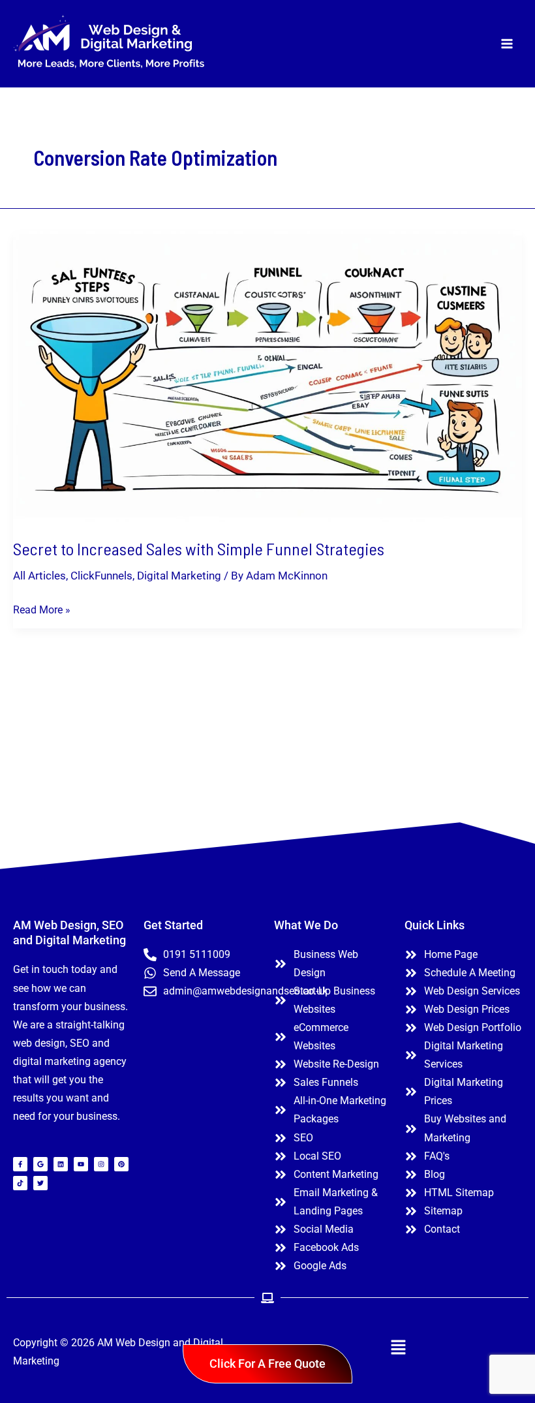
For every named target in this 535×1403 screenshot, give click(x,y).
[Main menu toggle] (508, 44)
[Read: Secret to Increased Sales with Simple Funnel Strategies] (267, 375)
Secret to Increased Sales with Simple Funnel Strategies (198, 548)
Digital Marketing (179, 575)
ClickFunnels (101, 575)
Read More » (41, 608)
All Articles (39, 575)
